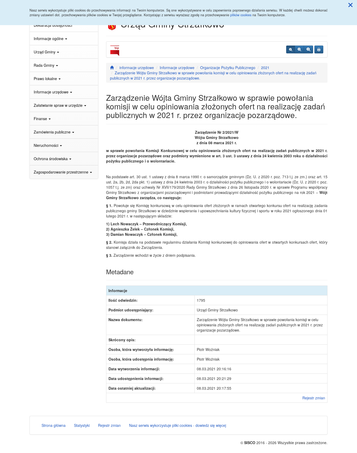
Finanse (41, 118)
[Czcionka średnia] (299, 49)
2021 (265, 67)
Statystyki (82, 425)
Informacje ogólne (49, 38)
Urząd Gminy (45, 51)
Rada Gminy (44, 65)
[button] (350, 4)
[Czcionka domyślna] (290, 49)
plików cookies (240, 15)
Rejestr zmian (313, 397)
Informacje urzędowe (52, 91)
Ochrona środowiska (51, 158)
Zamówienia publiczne (53, 132)
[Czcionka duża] (308, 49)
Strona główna (54, 425)
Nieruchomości (46, 145)
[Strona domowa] (112, 67)
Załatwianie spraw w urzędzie (59, 105)
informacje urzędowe (136, 67)
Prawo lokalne (46, 78)
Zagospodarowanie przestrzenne (61, 172)
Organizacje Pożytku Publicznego (227, 67)
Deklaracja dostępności (53, 25)
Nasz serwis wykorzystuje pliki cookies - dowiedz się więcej (177, 425)
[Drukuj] (318, 49)
